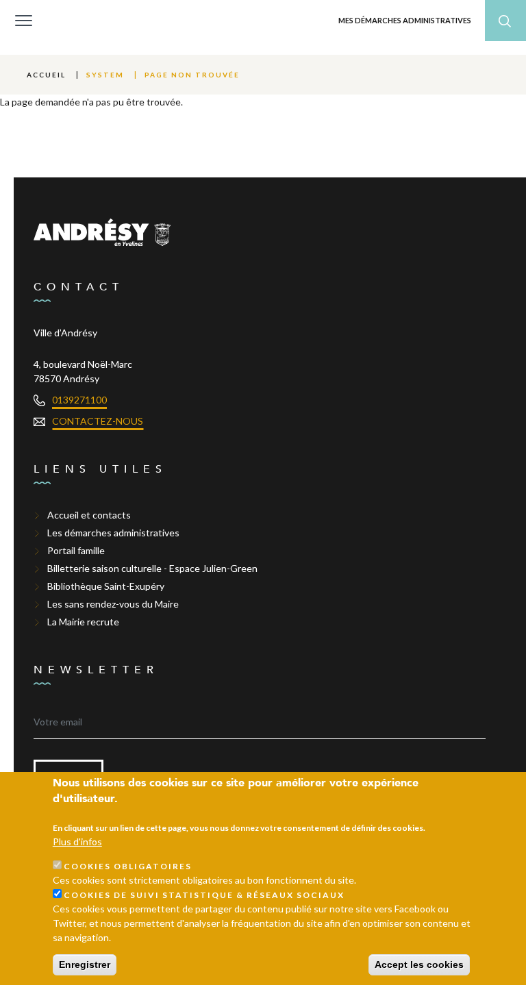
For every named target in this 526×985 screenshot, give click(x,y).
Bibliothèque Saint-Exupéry (105, 586)
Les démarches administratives (113, 532)
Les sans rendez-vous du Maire (113, 604)
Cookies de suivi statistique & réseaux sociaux (204, 895)
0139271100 (79, 400)
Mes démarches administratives (404, 20)
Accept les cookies (419, 964)
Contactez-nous (97, 421)
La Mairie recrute (83, 621)
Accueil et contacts (89, 515)
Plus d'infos (77, 841)
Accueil (46, 75)
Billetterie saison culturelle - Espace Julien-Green (152, 568)
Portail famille (76, 550)
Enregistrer (84, 964)
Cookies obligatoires (128, 866)
